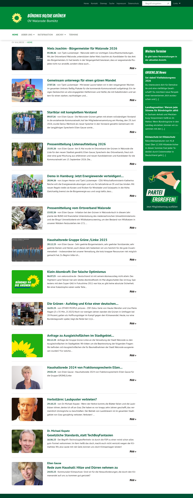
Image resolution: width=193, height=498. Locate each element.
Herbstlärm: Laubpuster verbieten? (72, 399)
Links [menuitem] (175, 3)
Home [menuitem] (15, 34)
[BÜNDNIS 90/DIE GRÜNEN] (17, 18)
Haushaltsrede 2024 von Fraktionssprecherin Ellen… (84, 367)
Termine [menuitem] (73, 34)
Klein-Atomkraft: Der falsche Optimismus (76, 271)
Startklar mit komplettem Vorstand (72, 112)
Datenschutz (133, 3)
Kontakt (94, 3)
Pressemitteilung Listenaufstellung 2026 (76, 144)
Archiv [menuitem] (59, 34)
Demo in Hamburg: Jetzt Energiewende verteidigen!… (85, 176)
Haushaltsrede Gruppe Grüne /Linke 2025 (77, 240)
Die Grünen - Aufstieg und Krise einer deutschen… (82, 303)
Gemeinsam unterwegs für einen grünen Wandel (81, 80)
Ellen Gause (54, 463)
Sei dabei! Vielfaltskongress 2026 (160, 79)
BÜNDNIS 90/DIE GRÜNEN (47, 15)
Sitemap (103, 3)
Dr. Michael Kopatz (58, 431)
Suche (111, 3)
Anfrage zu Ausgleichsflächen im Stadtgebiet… (80, 335)
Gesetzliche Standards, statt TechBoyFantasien (80, 435)
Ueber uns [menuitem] (26, 34)
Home (86, 3)
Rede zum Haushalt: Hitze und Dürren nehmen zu (82, 467)
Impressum (121, 3)
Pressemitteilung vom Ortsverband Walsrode (79, 208)
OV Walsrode (18, 42)
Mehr (132, 68)
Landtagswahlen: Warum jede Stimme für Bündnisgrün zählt (161, 109)
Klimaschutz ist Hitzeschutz (160, 136)
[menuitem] (86, 3)
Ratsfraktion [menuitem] (45, 34)
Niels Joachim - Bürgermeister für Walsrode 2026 (82, 48)
